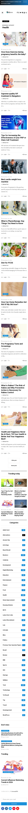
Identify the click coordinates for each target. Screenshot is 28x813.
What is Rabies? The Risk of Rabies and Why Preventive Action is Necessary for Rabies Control (13, 389)
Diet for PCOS (7, 263)
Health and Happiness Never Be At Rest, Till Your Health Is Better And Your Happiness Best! (13, 435)
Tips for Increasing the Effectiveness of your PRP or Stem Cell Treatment (13, 137)
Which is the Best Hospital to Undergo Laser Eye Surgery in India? (21, 493)
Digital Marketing (6, 741)
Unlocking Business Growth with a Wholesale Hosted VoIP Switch (12, 734)
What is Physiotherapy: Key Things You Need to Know (12, 222)
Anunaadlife (15, 791)
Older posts (14, 460)
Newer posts (14, 465)
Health (5, 43)
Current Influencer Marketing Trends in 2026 (11, 1)
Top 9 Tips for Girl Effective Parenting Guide (7, 492)
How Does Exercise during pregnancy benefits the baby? (13, 53)
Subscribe (14, 803)
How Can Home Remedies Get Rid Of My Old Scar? (14, 303)
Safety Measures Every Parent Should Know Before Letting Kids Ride (11, 745)
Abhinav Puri (5, 57)
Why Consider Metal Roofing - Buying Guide (19, 513)
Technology (5, 730)
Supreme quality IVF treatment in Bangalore (11, 95)
